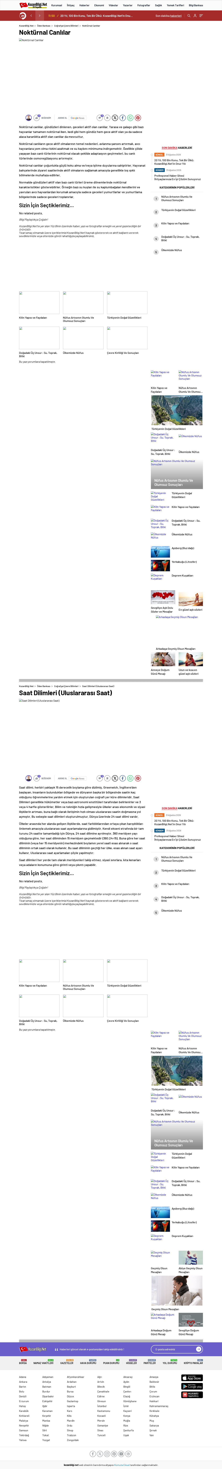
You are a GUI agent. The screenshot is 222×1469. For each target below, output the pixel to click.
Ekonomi (99, 5)
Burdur (46, 1391)
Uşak (126, 1435)
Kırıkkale (154, 1410)
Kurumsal (56, 5)
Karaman (47, 1410)
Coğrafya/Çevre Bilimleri (66, 25)
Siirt (44, 1430)
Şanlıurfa (128, 1430)
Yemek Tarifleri (175, 5)
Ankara (23, 1381)
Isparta (71, 1406)
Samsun (23, 1430)
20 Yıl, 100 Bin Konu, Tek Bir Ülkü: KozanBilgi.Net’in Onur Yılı (96, 15)
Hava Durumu (88, 1362)
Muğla (126, 1420)
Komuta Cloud (122, 1464)
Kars (69, 1410)
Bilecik (101, 1386)
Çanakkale (103, 1391)
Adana (22, 1376)
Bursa (70, 1391)
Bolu (21, 1391)
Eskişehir (47, 1401)
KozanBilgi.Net (26, 25)
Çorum (153, 1391)
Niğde (45, 1425)
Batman (46, 1386)
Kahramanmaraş (159, 1406)
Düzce (70, 1396)
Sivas (100, 1430)
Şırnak (153, 1430)
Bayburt (71, 1386)
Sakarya (154, 1425)
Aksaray (128, 1376)
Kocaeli (101, 1415)
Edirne (101, 1396)
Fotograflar (143, 5)
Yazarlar (128, 5)
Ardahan (71, 1381)
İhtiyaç (71, 5)
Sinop (70, 1430)
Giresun (101, 1401)
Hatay (22, 1406)
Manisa (46, 1420)
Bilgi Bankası (196, 5)
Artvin (100, 1381)
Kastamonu (103, 1410)
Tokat (45, 1435)
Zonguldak (73, 1440)
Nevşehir (24, 1425)
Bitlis (152, 1386)
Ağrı (99, 1376)
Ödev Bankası (43, 25)
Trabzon (71, 1435)
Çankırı (127, 1391)
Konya (126, 1415)
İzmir (126, 1406)
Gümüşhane (129, 1401)
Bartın (22, 1386)
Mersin (101, 1420)
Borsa (23, 1362)
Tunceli (101, 1435)
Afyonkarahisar (75, 1376)
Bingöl (126, 1386)
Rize (125, 1425)
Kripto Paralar (193, 1362)
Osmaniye (102, 1425)
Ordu (69, 1425)
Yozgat (46, 1440)
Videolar (113, 5)
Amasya (154, 1376)
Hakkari (154, 1401)
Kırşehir (46, 1415)
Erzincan (154, 1396)
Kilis (69, 1415)
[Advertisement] (83, 265)
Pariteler (150, 1362)
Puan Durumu (111, 1362)
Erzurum (24, 1401)
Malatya (23, 1420)
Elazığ (126, 1396)
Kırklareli (24, 1415)
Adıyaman (47, 1376)
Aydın (126, 1381)
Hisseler (131, 1362)
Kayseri (127, 1410)
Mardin (71, 1420)
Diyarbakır (48, 1396)
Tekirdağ (24, 1435)
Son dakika (169, 15)
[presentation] (31, 15)
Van (152, 1435)
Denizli (22, 1396)
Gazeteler (66, 1362)
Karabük (24, 1410)
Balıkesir (154, 1381)
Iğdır (44, 1406)
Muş (152, 1420)
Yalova (23, 1440)
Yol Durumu (170, 1362)
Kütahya (154, 1415)
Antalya (46, 1381)
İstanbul (101, 1406)
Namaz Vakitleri (43, 1362)
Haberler (84, 5)
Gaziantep (72, 1401)
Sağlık (158, 5)
